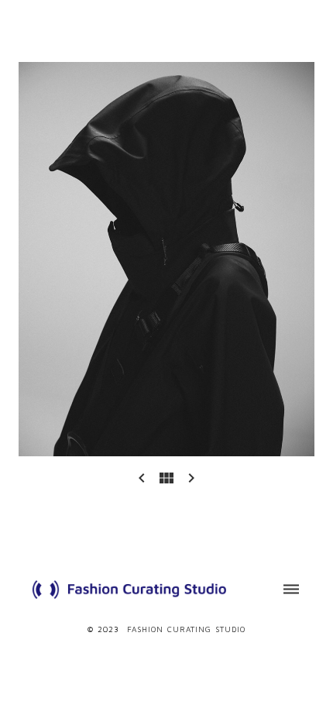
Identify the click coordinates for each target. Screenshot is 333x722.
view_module (166, 478)
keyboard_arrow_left (141, 478)
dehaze (291, 589)
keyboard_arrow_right (191, 478)
